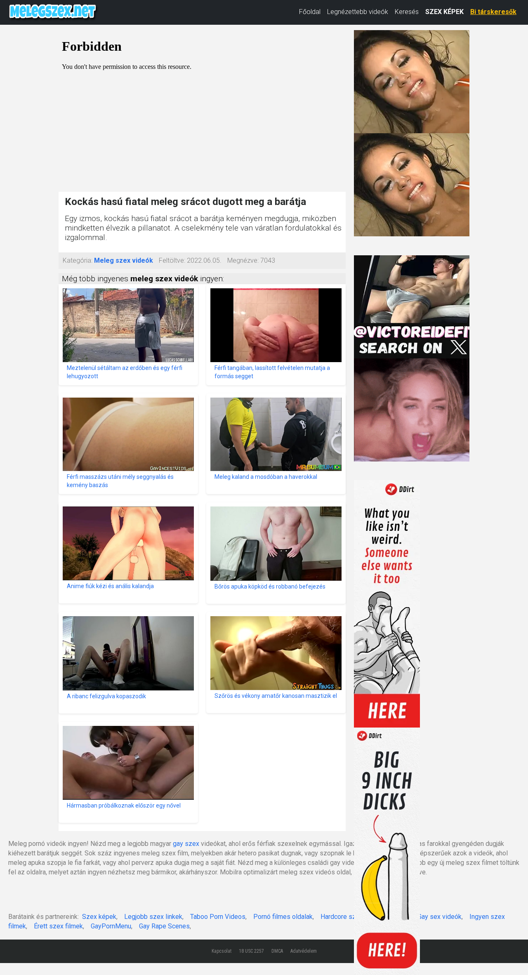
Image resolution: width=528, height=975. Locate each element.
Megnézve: (243, 260)
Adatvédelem (303, 951)
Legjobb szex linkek (153, 917)
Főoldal (310, 12)
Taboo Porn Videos (217, 917)
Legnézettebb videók (357, 12)
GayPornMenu (111, 926)
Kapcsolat (221, 951)
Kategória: (77, 260)
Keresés (407, 12)
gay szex (186, 844)
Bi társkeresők (493, 12)
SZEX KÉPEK (444, 12)
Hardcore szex (342, 917)
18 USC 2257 (251, 951)
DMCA (277, 951)
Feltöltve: (172, 260)
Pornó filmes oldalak (283, 917)
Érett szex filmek (58, 926)
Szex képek (99, 917)
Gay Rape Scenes (164, 926)
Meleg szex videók (123, 260)
